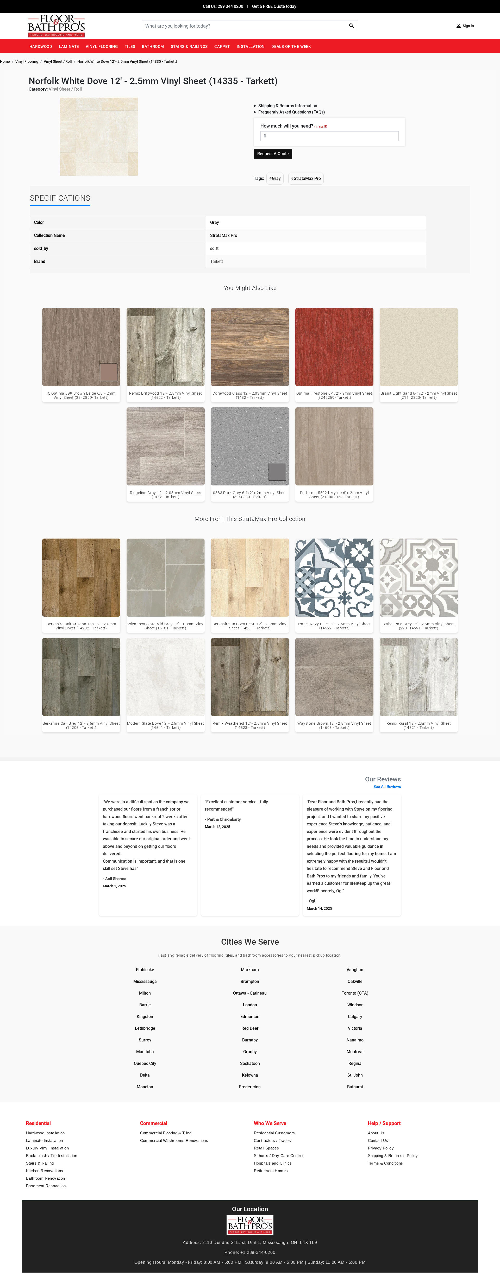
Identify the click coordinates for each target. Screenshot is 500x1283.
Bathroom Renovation (45, 1178)
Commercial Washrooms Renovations (174, 1140)
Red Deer (250, 1028)
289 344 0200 (230, 6)
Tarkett (216, 261)
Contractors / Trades (272, 1140)
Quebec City (145, 1063)
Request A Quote (273, 153)
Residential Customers (274, 1133)
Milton (145, 993)
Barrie (145, 1004)
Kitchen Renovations (44, 1170)
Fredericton (250, 1086)
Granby (250, 1051)
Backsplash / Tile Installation (51, 1155)
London (250, 1004)
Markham (250, 969)
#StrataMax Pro (306, 178)
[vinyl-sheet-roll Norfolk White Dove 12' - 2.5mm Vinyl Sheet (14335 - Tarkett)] (99, 136)
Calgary (355, 1016)
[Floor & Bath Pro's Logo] (82, 26)
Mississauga (145, 981)
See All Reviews (387, 786)
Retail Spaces (266, 1148)
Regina (354, 1063)
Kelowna (250, 1075)
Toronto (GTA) (355, 993)
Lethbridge (145, 1028)
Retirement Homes (271, 1170)
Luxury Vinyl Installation (47, 1148)
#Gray (275, 178)
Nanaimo (355, 1040)
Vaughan (355, 969)
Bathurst (355, 1086)
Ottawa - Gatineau (250, 993)
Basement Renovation (46, 1186)
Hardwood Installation (45, 1133)
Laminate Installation (44, 1140)
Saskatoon (250, 1063)
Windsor (355, 1004)
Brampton (250, 981)
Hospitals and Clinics (273, 1163)
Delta (145, 1075)
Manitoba (145, 1051)
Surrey (145, 1040)
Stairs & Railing (40, 1163)
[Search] (351, 26)
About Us (376, 1133)
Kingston (145, 1016)
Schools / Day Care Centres (279, 1155)
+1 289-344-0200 (257, 1252)
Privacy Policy (381, 1148)
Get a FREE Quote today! (274, 6)
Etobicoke (145, 969)
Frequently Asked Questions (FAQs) (291, 112)
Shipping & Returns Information (287, 105)
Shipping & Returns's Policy (393, 1155)
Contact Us (378, 1140)
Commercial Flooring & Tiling (166, 1133)
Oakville (355, 981)
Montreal (355, 1051)
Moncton (145, 1086)
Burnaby (250, 1040)
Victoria (355, 1028)
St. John (355, 1075)
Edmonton (249, 1016)
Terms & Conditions (385, 1163)
